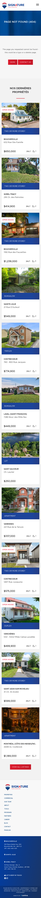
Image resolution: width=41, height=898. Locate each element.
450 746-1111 (11, 869)
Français (7, 830)
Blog (6, 823)
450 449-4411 (12, 848)
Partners (7, 816)
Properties (8, 794)
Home (12, 62)
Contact (7, 826)
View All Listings (20, 767)
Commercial (8, 798)
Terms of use (26, 891)
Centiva (24, 895)
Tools (6, 808)
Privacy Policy (16, 891)
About (6, 805)
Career (6, 819)
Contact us (25, 62)
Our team (7, 801)
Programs (8, 812)
